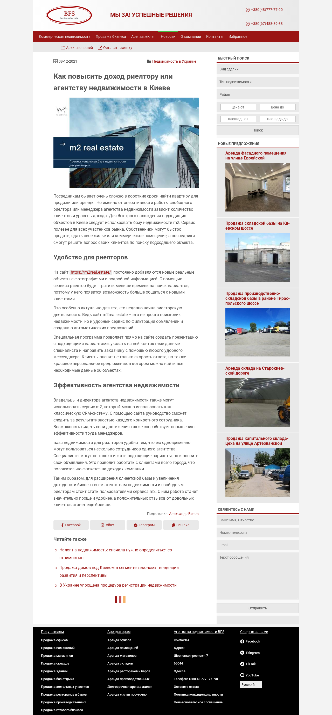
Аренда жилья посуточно (127, 694)
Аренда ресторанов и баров (128, 671)
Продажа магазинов (57, 656)
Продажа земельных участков (65, 687)
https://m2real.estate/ (91, 272)
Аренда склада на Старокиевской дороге (255, 371)
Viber (110, 525)
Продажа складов (55, 663)
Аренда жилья (143, 36)
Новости (168, 36)
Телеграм (147, 525)
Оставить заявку (117, 48)
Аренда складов (120, 663)
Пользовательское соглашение (198, 702)
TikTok (251, 664)
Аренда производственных (128, 679)
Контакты (214, 36)
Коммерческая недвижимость (65, 36)
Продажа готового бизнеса (62, 710)
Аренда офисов (119, 640)
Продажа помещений (57, 648)
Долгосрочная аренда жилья (129, 687)
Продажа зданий (54, 671)
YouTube (252, 675)
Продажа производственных (63, 702)
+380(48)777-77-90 (267, 10)
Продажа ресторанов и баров (64, 694)
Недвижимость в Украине (174, 61)
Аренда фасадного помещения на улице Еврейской (256, 155)
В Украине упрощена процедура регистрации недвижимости (118, 585)
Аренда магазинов (121, 656)
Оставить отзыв (186, 687)
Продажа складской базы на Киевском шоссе (257, 226)
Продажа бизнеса (111, 36)
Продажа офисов (54, 640)
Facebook (73, 525)
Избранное (238, 36)
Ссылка (183, 525)
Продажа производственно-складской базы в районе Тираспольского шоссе (257, 296)
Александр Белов (184, 514)
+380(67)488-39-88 (267, 23)
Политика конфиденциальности (198, 694)
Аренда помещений (122, 648)
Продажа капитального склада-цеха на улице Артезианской (256, 441)
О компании (191, 36)
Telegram (253, 653)
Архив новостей (79, 48)
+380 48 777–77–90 (203, 679)
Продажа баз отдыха (57, 679)
